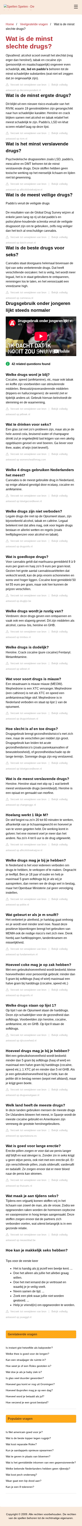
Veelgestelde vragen (34, 24)
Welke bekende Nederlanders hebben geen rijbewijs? (38, 1468)
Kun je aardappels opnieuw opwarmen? (30, 1450)
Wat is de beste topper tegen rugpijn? (28, 1438)
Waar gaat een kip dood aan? (23, 1480)
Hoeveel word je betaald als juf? (25, 1396)
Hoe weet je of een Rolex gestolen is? (28, 1365)
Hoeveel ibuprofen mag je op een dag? (29, 1390)
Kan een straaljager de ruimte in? (26, 1359)
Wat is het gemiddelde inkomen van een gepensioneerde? (41, 1462)
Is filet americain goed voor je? (24, 1432)
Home (10, 24)
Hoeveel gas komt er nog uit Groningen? (30, 1384)
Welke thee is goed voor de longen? (27, 1353)
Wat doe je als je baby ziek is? (24, 1372)
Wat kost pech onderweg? (21, 1474)
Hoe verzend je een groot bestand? (27, 1402)
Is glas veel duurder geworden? (25, 1378)
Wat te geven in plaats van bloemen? (28, 1456)
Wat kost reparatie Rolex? (21, 1444)
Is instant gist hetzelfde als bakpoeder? (29, 1347)
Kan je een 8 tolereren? (20, 1486)
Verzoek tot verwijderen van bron (28, 84)
